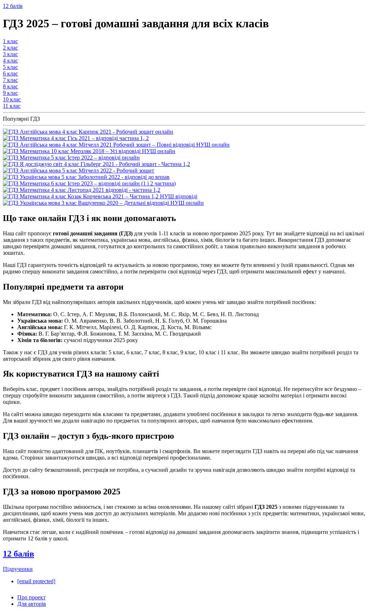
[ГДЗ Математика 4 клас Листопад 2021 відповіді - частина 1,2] (81, 190)
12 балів (13, 6)
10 (12, 99)
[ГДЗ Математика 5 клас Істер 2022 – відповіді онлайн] (71, 158)
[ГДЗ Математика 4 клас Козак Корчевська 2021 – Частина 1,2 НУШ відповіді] (100, 196)
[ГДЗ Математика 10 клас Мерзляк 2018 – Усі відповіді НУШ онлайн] (89, 151)
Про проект (31, 597)
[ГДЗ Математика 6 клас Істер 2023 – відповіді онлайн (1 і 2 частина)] (89, 183)
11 (11, 106)
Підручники (18, 569)
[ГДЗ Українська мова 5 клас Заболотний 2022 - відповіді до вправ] (86, 177)
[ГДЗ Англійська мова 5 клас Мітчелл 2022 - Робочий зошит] (78, 170)
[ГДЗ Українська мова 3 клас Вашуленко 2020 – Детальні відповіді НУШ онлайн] (103, 203)
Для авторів (31, 604)
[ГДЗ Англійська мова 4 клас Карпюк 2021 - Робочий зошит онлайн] (88, 132)
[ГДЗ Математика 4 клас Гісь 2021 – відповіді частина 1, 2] (76, 138)
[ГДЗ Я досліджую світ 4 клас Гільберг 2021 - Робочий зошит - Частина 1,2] (96, 164)
